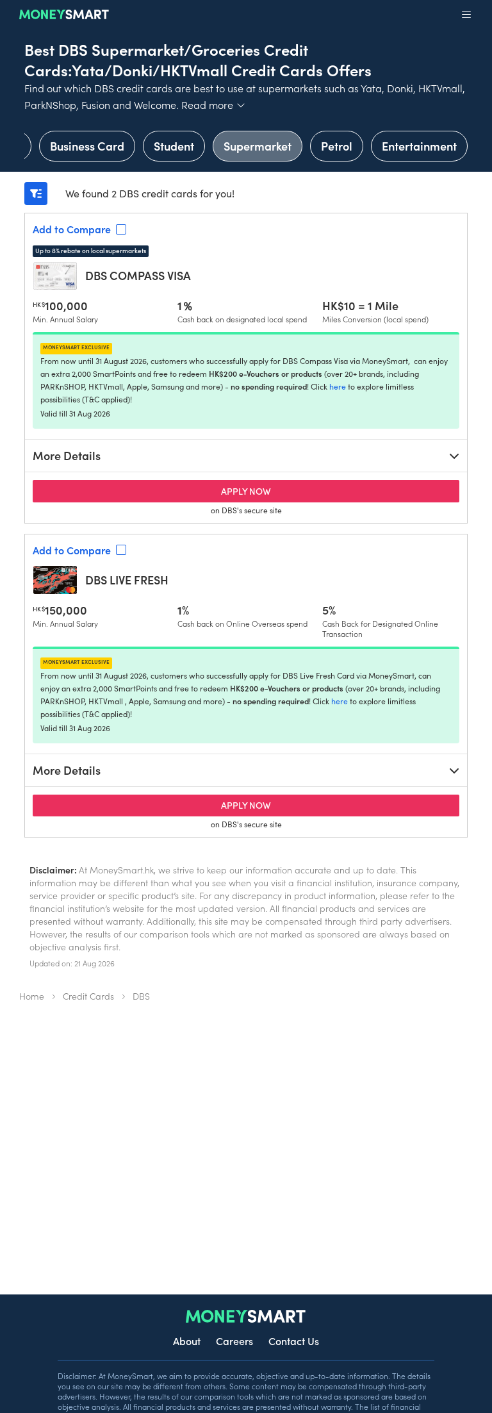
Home (31, 995)
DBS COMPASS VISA (138, 275)
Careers (234, 1341)
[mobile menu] (466, 15)
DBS (141, 995)
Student (174, 146)
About (187, 1341)
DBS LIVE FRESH (126, 580)
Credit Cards (88, 995)
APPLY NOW (294, 490)
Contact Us (293, 1341)
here (337, 386)
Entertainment (419, 146)
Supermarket (257, 146)
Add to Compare (72, 229)
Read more (213, 104)
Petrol (336, 146)
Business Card (87, 146)
